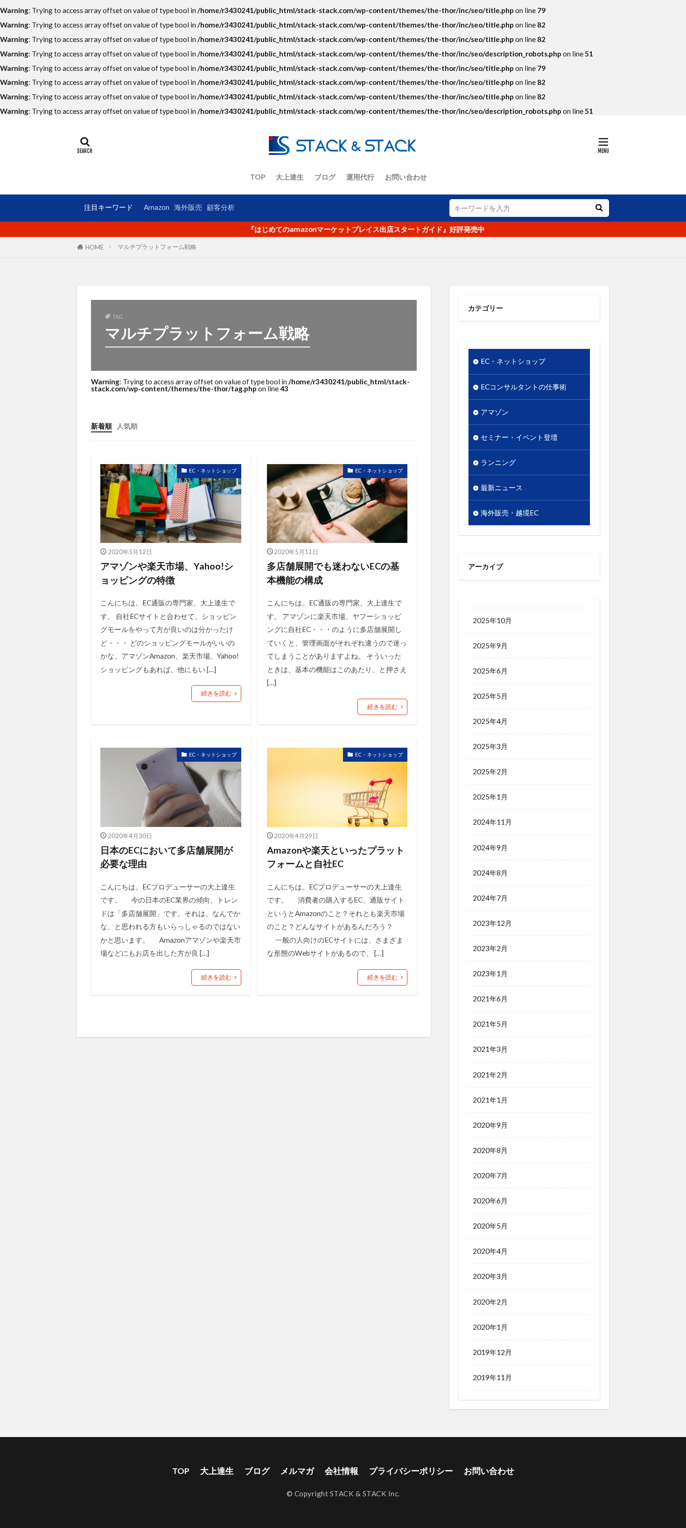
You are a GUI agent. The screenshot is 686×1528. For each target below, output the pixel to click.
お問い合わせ (406, 177)
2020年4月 (490, 1251)
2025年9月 (490, 645)
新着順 (101, 426)
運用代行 (360, 177)
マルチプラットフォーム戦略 (157, 246)
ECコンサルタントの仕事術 (524, 386)
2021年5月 (490, 1024)
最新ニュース (502, 487)
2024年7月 (490, 898)
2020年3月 (490, 1276)
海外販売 (188, 207)
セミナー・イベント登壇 (519, 437)
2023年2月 (490, 948)
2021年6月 (490, 998)
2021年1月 (490, 1100)
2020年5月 (490, 1226)
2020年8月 (490, 1150)
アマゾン (495, 412)
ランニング (498, 462)
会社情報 (341, 1471)
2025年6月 (490, 671)
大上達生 (290, 177)
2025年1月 (490, 796)
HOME (94, 247)
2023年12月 (492, 923)
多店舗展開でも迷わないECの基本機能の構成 (333, 572)
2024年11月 (492, 822)
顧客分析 (221, 207)
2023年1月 (490, 973)
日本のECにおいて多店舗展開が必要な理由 (166, 856)
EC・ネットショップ (213, 470)
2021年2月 (490, 1074)
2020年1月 (490, 1327)
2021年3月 (490, 1049)
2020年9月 (490, 1125)
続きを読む (216, 693)
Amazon (156, 207)
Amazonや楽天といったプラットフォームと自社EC (336, 856)
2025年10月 (492, 620)
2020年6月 (490, 1200)
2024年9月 (490, 847)
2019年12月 (492, 1352)
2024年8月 (490, 872)
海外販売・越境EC (510, 512)
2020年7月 (490, 1175)
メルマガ (297, 1471)
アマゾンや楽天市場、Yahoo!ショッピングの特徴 (166, 572)
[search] (598, 208)
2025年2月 (490, 771)
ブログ (325, 177)
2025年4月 (490, 721)
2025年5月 (490, 696)
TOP (257, 177)
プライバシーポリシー (411, 1471)
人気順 (127, 426)
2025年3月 (490, 746)
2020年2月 (490, 1302)
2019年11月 (492, 1377)
